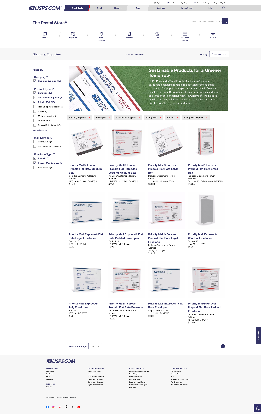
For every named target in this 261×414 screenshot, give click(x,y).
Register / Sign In (220, 3)
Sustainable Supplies (125, 117)
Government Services (95, 382)
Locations (173, 3)
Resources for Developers (138, 385)
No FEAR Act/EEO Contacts (180, 379)
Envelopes (101, 117)
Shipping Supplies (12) (49, 80)
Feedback (49, 379)
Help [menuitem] (210, 8)
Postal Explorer (134, 379)
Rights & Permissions (95, 385)
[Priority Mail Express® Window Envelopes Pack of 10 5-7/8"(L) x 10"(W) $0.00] (206, 210)
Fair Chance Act (176, 382)
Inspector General (135, 376)
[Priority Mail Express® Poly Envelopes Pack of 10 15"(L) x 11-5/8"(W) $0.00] (87, 279)
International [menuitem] (186, 8)
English (156, 2)
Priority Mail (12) (46, 102)
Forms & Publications (95, 379)
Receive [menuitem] (118, 8)
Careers (49, 387)
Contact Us (50, 371)
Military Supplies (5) (47, 116)
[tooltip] (47, 77)
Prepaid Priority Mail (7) (49, 125)
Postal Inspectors (135, 374)
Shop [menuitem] (138, 8)
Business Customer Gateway (139, 371)
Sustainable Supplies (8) (50, 97)
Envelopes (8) (45, 92)
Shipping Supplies (78, 117)
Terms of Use (175, 374)
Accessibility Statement (179, 385)
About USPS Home (94, 371)
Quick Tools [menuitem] (77, 8)
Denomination (218, 54)
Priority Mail (151, 117)
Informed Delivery (203, 3)
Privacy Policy (176, 371)
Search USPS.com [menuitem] (223, 8)
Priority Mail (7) (45, 141)
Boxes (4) (42, 111)
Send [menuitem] (99, 8)
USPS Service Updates (96, 376)
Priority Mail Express (194, 117)
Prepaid (171, 117)
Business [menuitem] (161, 8)
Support (186, 3)
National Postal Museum (137, 382)
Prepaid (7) (43, 158)
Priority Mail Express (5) (49, 146)
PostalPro (132, 387)
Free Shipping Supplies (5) (50, 106)
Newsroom (92, 374)
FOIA (172, 376)
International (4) (45, 120)
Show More (38, 130)
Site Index (49, 374)
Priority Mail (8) (45, 167)
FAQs (48, 376)
